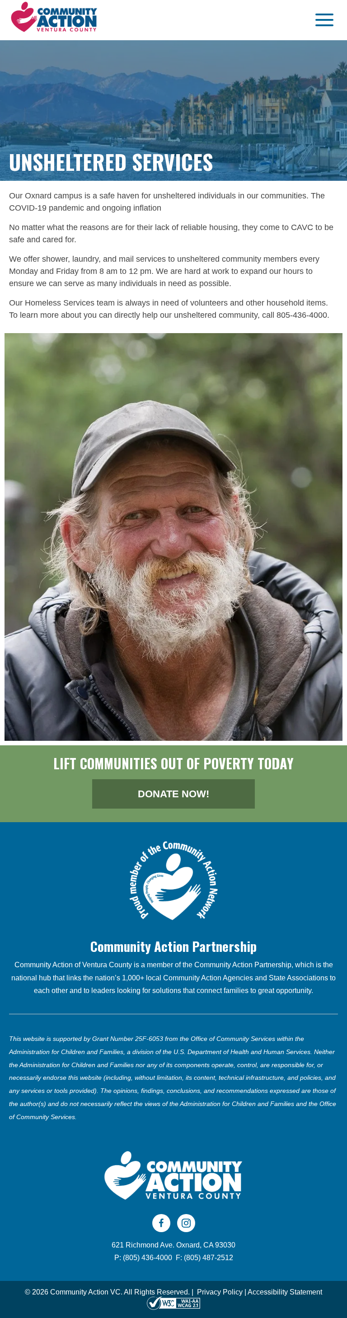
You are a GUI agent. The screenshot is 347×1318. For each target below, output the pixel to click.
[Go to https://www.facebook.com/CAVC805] (161, 1223)
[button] (322, 20)
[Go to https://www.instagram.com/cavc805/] (186, 1223)
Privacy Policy (220, 1292)
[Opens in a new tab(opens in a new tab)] (173, 1303)
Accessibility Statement (285, 1292)
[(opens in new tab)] (173, 880)
